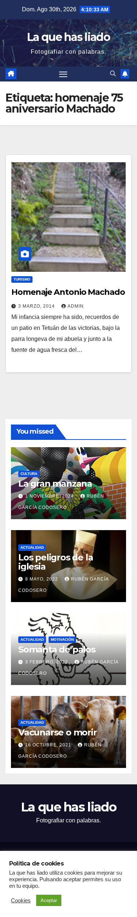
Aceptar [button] (49, 900)
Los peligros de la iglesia (55, 562)
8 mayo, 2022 (42, 579)
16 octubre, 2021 (49, 744)
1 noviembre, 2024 (50, 496)
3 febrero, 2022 (47, 662)
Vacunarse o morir (57, 732)
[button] (113, 74)
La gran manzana (55, 483)
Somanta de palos (56, 649)
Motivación (62, 640)
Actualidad (32, 547)
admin (76, 306)
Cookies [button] (21, 900)
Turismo (22, 279)
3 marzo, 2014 (37, 306)
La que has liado (68, 37)
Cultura (28, 474)
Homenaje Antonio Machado (68, 292)
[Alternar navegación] (63, 74)
